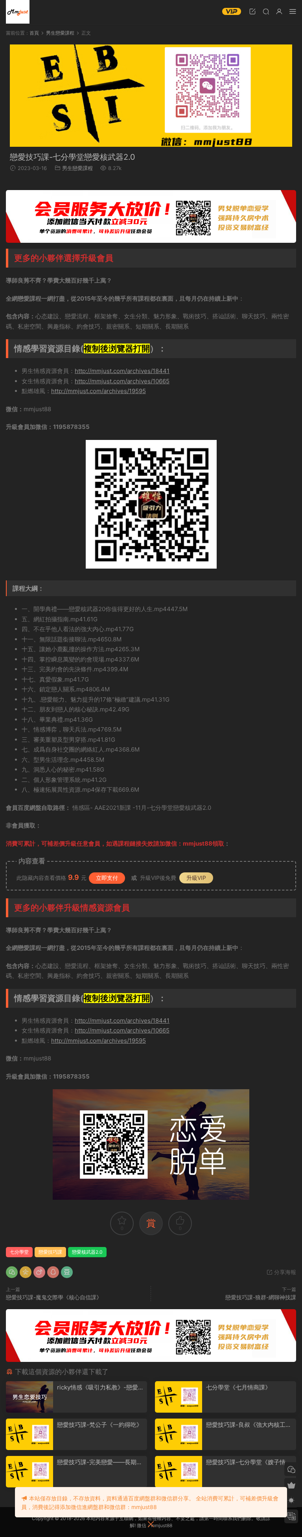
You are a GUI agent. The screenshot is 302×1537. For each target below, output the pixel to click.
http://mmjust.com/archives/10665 (122, 381)
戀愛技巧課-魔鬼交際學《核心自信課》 (54, 1297)
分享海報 (284, 1272)
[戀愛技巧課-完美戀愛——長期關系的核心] (29, 1471)
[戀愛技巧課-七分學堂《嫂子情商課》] (178, 1471)
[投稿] (252, 11)
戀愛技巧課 (50, 1252)
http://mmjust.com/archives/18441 (122, 371)
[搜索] (265, 11)
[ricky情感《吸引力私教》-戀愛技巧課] (29, 1397)
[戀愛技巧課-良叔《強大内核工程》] (178, 1434)
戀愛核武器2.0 (87, 1252)
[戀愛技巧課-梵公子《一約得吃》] (29, 1434)
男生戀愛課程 (77, 168)
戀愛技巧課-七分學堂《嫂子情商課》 (248, 1462)
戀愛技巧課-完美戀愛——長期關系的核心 (99, 1462)
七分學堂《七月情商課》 (238, 1387)
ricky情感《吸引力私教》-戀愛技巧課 (100, 1387)
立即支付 (107, 877)
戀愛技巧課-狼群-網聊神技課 (260, 1297)
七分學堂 (19, 1252)
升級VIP (196, 877)
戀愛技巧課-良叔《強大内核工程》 (245, 1425)
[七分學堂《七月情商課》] (178, 1397)
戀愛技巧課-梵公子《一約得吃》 (99, 1424)
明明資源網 (17, 12)
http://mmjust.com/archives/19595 (98, 391)
